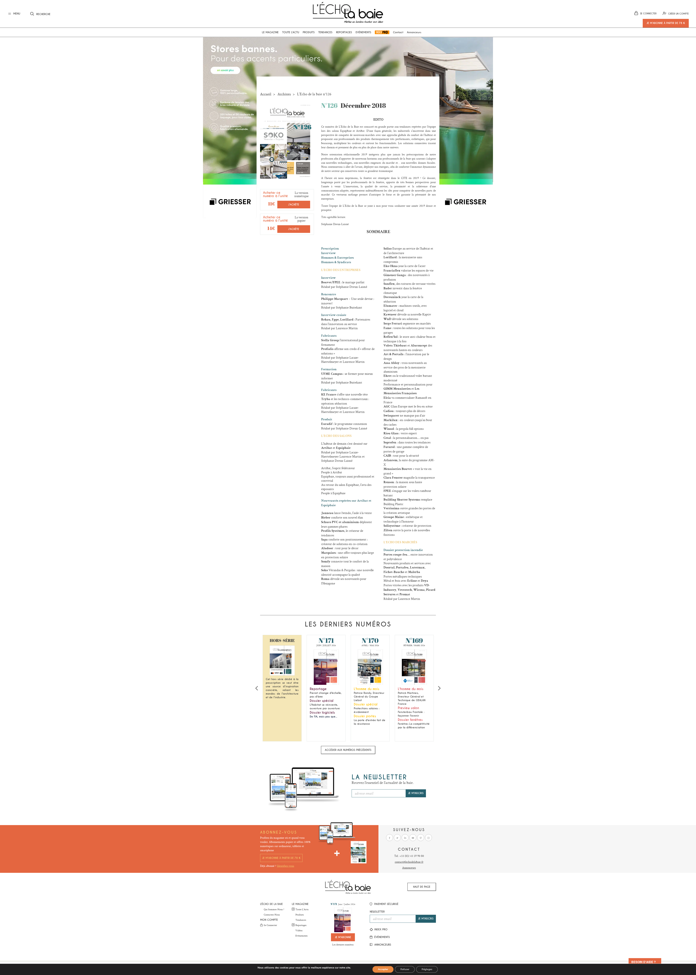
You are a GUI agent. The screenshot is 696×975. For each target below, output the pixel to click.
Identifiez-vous (285, 866)
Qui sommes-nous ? (274, 909)
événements (381, 937)
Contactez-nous (272, 914)
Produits (309, 32)
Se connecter (270, 925)
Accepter (383, 969)
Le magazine (270, 32)
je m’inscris (416, 793)
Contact (398, 32)
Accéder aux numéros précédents (348, 750)
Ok (89, 13)
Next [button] (439, 688)
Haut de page (421, 886)
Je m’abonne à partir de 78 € (281, 858)
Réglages (427, 969)
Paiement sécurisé (385, 904)
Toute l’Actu (301, 909)
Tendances (325, 32)
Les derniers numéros (343, 944)
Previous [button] (256, 688)
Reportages (344, 32)
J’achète (293, 204)
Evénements (363, 32)
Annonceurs (414, 32)
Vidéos (299, 930)
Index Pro (382, 32)
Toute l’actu (290, 32)
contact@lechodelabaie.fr (409, 862)
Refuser (404, 969)
